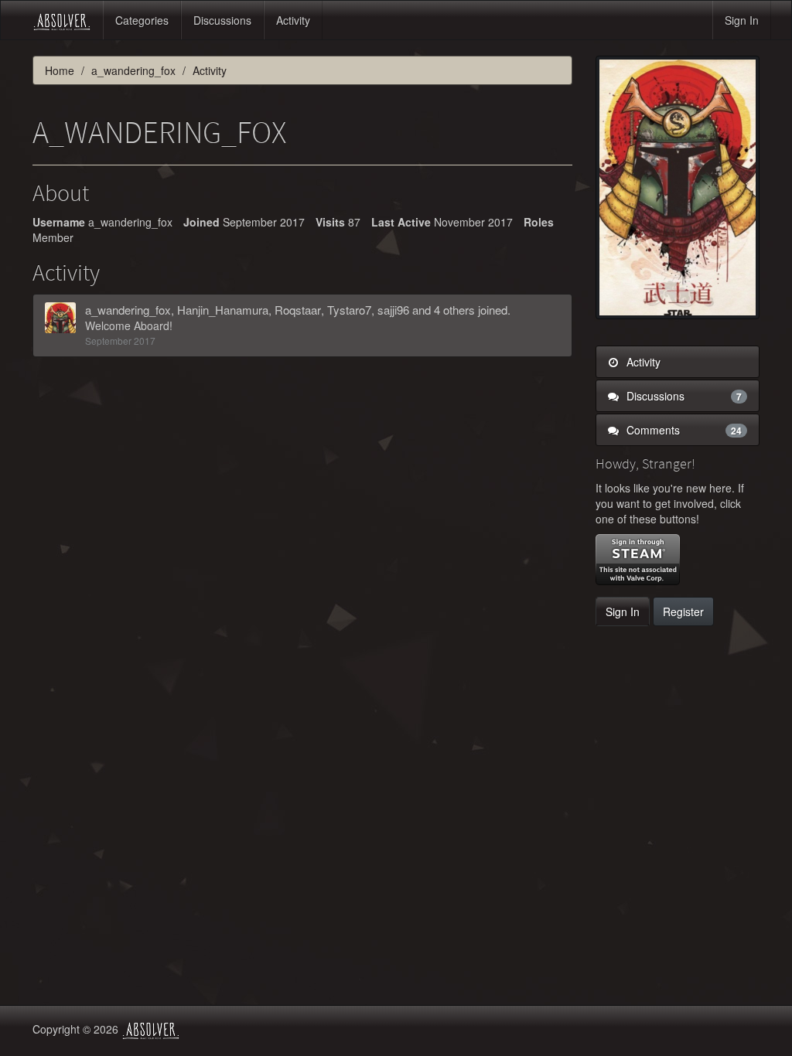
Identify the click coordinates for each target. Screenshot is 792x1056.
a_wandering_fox (128, 309)
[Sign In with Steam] (638, 559)
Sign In (742, 20)
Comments (682, 430)
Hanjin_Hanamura (222, 309)
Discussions (222, 20)
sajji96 (393, 309)
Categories (142, 20)
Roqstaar (298, 309)
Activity (293, 20)
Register (683, 611)
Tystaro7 (349, 309)
